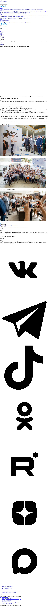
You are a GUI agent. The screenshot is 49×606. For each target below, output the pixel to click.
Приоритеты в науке (3, 16)
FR (3, 1)
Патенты (27, 15)
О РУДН (1, 8)
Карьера (1, 19)
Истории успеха (15, 22)
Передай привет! (19, 22)
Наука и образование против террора (7, 588)
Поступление (2, 32)
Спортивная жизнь (6, 18)
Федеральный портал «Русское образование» (8, 591)
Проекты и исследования (9, 16)
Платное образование (20, 11)
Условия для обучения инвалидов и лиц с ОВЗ (24, 12)
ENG (2, 1)
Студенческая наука (18, 16)
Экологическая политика (39, 9)
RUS (1, 1)
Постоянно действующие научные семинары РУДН (40, 15)
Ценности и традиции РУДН (32, 9)
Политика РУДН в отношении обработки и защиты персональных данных (11, 599)
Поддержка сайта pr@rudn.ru (4, 597)
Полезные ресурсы (30, 15)
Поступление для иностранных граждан (5, 13)
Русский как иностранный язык (27, 11)
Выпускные (11, 22)
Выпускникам (2, 21)
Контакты (1, 38)
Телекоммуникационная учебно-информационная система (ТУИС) (9, 12)
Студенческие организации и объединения (14, 18)
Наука (1, 14)
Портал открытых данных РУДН (6, 587)
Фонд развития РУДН (26, 9)
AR (6, 1)
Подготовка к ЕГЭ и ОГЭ (22, 13)
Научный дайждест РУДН (6, 15)
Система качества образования (44, 11)
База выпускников (6, 22)
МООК (16, 11)
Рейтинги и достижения (3, 9)
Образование (2, 10)
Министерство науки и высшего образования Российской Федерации (11, 602)
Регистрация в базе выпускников (26, 22)
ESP (4, 1)
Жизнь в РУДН (2, 34)
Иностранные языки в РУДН (11, 11)
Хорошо (1, 42)
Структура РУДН (9, 9)
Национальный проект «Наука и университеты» (16, 15)
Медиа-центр (2, 37)
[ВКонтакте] (0, 223)
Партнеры (24, 15)
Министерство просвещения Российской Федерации (9, 592)
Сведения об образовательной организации (17, 9)
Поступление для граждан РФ (15, 13)
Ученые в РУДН (23, 16)
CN (5, 1)
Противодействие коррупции (6, 601)
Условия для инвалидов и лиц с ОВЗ (25, 18)
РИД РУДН (14, 16)
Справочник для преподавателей (35, 11)
